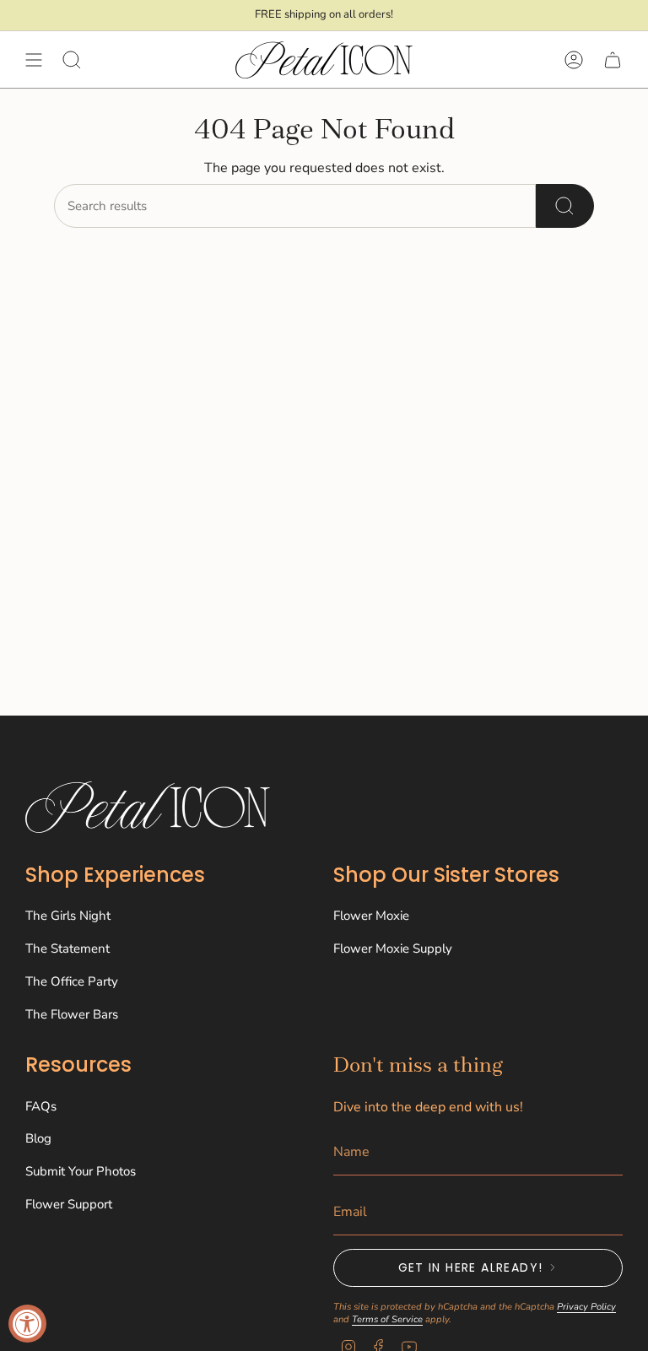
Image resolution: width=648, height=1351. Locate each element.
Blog (38, 1138)
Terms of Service (387, 1319)
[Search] (565, 206)
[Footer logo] (147, 807)
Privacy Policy (586, 1306)
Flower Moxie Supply (392, 948)
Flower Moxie (371, 915)
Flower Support (68, 1204)
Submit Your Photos (80, 1171)
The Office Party (71, 981)
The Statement (67, 948)
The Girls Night (68, 915)
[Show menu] (34, 60)
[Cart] (612, 60)
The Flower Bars (71, 1014)
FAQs (41, 1106)
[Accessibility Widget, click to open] (27, 1324)
